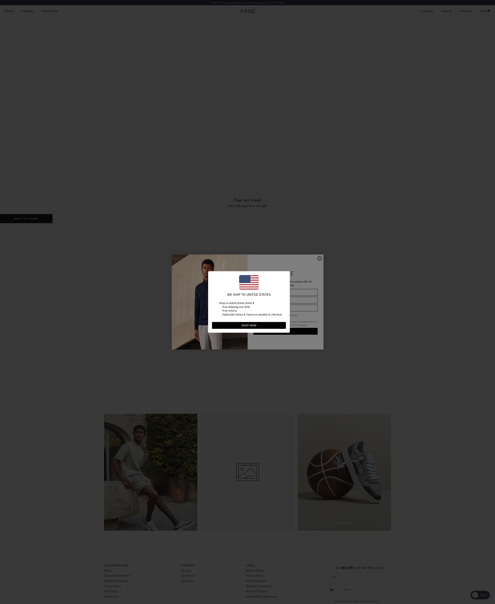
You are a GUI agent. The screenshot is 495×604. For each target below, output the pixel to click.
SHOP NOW (249, 325)
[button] (283, 325)
